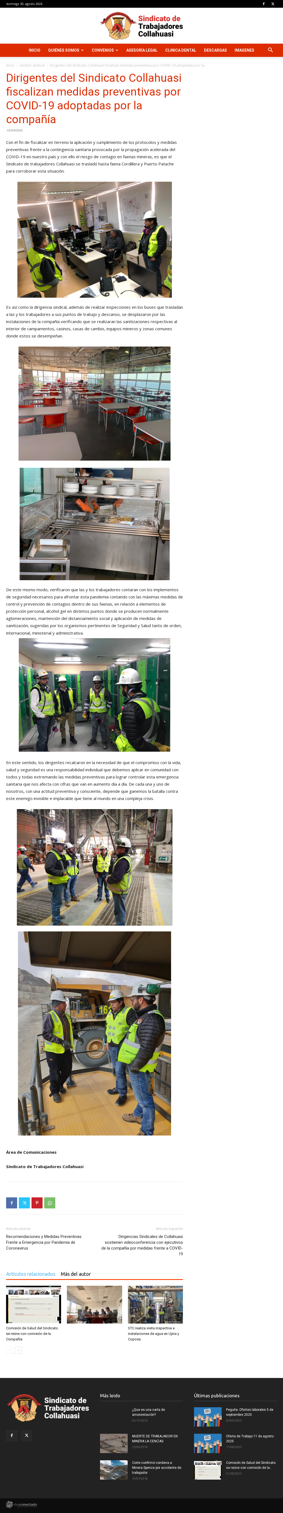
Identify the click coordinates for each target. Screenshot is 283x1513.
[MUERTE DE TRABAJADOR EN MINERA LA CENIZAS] (114, 1443)
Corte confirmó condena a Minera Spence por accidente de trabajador (156, 1468)
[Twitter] (273, 4)
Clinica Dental (180, 50)
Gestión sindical (32, 65)
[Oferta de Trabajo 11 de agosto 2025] (208, 1443)
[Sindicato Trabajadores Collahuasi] (141, 26)
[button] (270, 50)
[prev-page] (9, 1350)
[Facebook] (264, 4)
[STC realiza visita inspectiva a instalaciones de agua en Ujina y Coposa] (155, 1305)
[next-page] (18, 1350)
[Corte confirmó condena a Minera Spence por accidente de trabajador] (114, 1470)
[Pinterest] (37, 1202)
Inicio (34, 50)
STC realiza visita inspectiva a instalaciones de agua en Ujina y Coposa (153, 1333)
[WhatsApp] (49, 1202)
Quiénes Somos (63, 50)
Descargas (215, 50)
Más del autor (76, 1274)
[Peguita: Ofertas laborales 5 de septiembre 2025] (208, 1417)
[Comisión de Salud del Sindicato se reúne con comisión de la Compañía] (33, 1305)
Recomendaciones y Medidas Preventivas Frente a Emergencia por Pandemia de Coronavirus (44, 1242)
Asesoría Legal (142, 50)
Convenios (103, 50)
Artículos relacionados (30, 1274)
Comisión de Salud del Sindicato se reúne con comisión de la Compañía (32, 1333)
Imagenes (244, 50)
